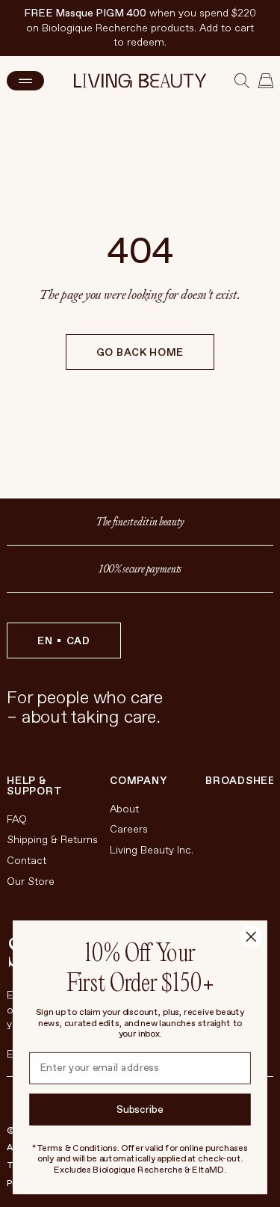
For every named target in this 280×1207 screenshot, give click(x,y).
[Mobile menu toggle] (25, 80)
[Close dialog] (251, 936)
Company (138, 781)
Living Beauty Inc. (151, 850)
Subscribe (139, 1109)
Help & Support (34, 786)
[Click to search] (241, 80)
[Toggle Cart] (265, 80)
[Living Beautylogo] (140, 80)
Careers (129, 829)
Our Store (31, 881)
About (124, 809)
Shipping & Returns (52, 839)
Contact (26, 860)
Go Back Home (140, 352)
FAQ (17, 819)
